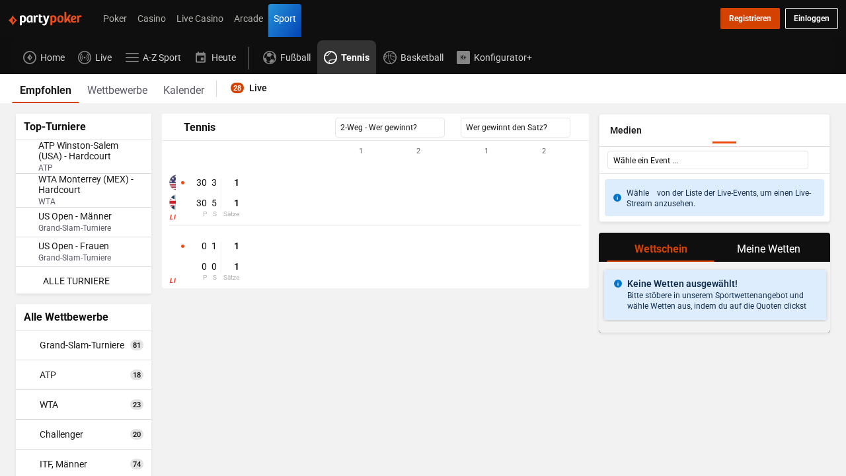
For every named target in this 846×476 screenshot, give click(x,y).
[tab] (45, 88)
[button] (375, 151)
